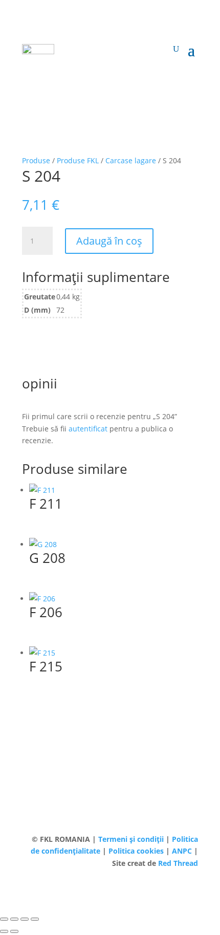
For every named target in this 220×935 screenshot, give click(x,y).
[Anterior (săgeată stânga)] (4, 931)
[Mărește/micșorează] (4, 919)
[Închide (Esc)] (35, 919)
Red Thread (178, 863)
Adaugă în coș (109, 241)
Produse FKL (78, 160)
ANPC (183, 851)
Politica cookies (137, 851)
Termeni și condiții (132, 839)
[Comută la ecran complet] (14, 919)
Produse (36, 160)
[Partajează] (24, 919)
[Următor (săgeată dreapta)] (14, 931)
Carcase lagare (130, 160)
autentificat (88, 428)
